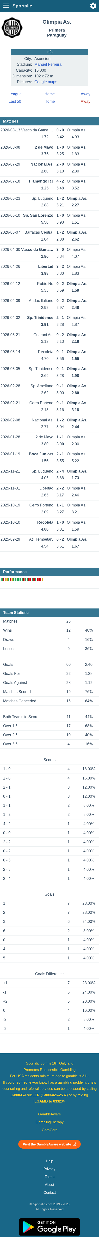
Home (49, 94)
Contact (49, 1192)
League (15, 94)
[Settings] (93, 6)
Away (85, 94)
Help (49, 1161)
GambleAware (49, 1114)
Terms (50, 1177)
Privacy (49, 1169)
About (49, 1185)
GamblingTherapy (50, 1122)
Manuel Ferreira (48, 64)
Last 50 (15, 101)
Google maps (45, 82)
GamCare (49, 1130)
